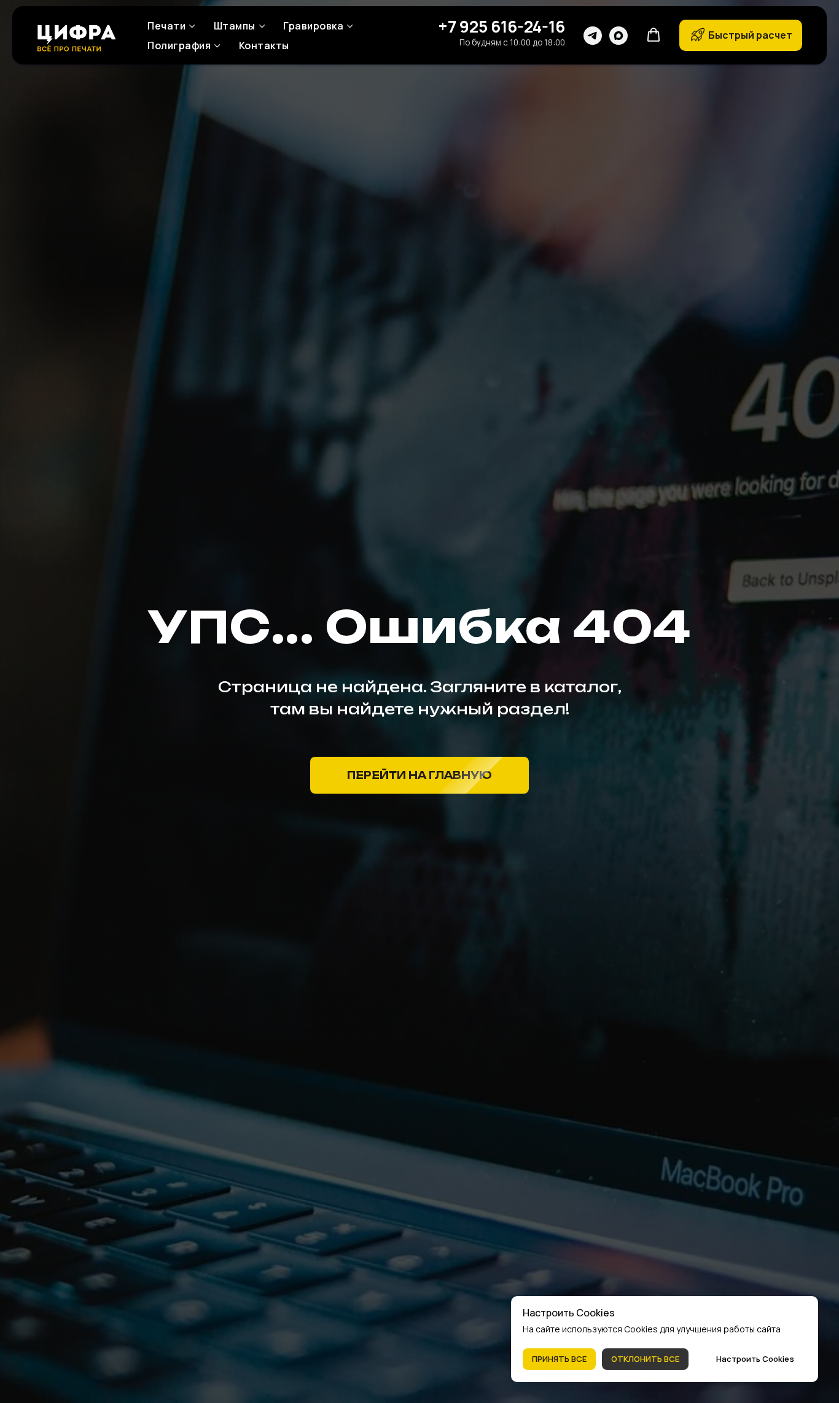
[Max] (618, 35)
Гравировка (313, 26)
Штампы (235, 26)
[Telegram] (592, 35)
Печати (166, 26)
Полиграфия (179, 45)
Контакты (264, 45)
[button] (653, 35)
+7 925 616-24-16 (501, 26)
